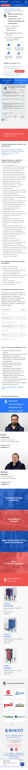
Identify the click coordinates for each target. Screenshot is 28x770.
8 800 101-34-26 (16, 1)
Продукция (12, 9)
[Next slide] (24, 101)
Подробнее (7, 613)
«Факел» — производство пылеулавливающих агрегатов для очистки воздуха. (14, 754)
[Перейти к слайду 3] (14, 724)
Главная (6, 9)
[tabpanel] (14, 144)
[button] (6, 5)
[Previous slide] (3, 101)
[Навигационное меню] (26, 2)
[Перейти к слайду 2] (13, 724)
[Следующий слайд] (27, 705)
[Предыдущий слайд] (1, 705)
